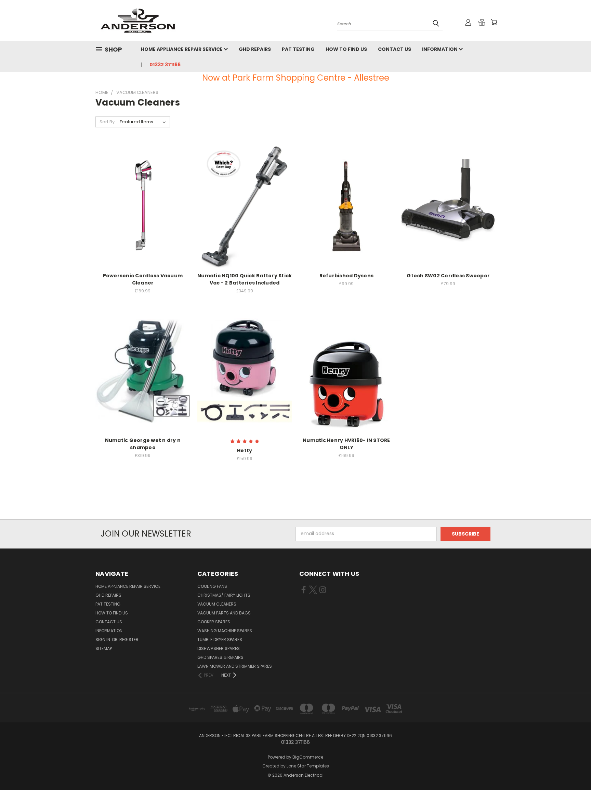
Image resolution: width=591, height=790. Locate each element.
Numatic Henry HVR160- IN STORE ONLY (346, 444)
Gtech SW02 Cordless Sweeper (448, 275)
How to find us (346, 49)
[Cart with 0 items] (493, 22)
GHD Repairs (255, 49)
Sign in (103, 639)
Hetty (244, 450)
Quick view (143, 199)
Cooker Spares (213, 622)
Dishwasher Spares (218, 648)
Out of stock (448, 218)
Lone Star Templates (308, 766)
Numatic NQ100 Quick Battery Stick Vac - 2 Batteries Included (244, 279)
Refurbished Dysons (346, 275)
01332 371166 (165, 64)
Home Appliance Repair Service (182, 49)
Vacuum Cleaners (216, 604)
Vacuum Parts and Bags (224, 613)
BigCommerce (307, 757)
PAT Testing (298, 49)
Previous (573, 768)
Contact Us (394, 49)
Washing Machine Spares (224, 631)
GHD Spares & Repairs (220, 657)
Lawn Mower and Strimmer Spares (234, 666)
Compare (140, 212)
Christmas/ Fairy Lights (223, 595)
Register (129, 639)
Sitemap (103, 648)
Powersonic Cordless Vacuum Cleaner (143, 279)
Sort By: (108, 122)
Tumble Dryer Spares (219, 639)
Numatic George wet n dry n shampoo (143, 444)
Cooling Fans (212, 586)
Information (440, 49)
